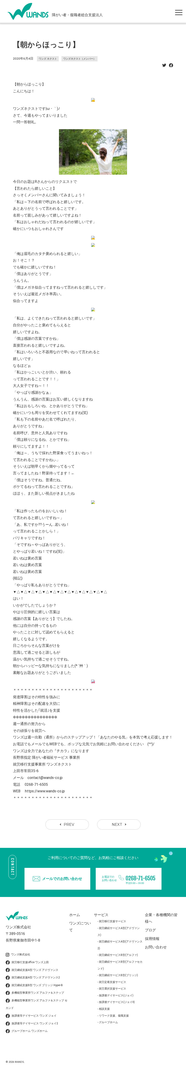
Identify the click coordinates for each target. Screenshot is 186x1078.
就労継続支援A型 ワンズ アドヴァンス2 (36, 977)
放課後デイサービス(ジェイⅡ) (117, 1002)
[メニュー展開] (180, 11)
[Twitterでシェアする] (164, 66)
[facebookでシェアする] (171, 66)
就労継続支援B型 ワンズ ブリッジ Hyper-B (37, 985)
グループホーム (108, 1022)
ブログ (150, 930)
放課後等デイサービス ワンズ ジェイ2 (35, 1023)
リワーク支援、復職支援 (114, 1015)
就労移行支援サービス (112, 921)
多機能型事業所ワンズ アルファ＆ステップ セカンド (36, 1004)
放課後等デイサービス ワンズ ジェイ (34, 1015)
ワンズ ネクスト (48, 58)
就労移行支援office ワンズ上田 (30, 962)
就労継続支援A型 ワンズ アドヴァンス (35, 970)
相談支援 (104, 1008)
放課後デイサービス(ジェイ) (116, 995)
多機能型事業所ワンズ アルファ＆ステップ (38, 992)
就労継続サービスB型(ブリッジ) (118, 975)
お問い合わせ (156, 947)
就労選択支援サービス (112, 988)
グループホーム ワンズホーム (30, 1031)
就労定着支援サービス (112, 982)
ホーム (74, 915)
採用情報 (152, 939)
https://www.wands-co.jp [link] (45, 791)
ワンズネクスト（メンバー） (79, 58)
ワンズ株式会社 (20, 954)
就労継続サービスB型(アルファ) (118, 955)
